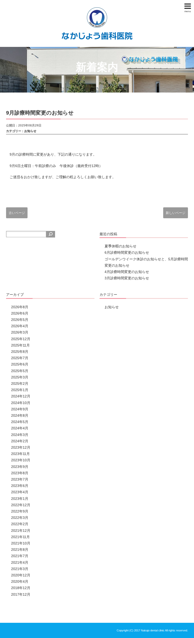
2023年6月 (19, 486)
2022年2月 (19, 524)
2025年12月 (20, 339)
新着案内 (97, 67)
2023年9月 (19, 467)
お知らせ (30, 131)
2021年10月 (20, 543)
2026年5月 (19, 320)
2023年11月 (20, 454)
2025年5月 (19, 371)
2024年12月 (20, 396)
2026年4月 (19, 326)
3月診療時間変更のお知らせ (127, 278)
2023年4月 (19, 492)
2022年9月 (19, 511)
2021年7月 (19, 556)
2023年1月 (19, 499)
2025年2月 (19, 383)
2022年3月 (19, 518)
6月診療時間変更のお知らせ (127, 252)
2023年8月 (19, 473)
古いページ (17, 213)
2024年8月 (19, 415)
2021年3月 (19, 569)
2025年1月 (19, 390)
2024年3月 (19, 435)
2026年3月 (19, 332)
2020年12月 (20, 575)
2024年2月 (19, 441)
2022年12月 (20, 505)
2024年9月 (19, 409)
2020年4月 (19, 581)
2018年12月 (20, 588)
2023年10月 (20, 460)
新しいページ (175, 213)
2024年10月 (20, 403)
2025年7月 (19, 358)
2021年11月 (20, 537)
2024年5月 (19, 422)
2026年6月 (19, 313)
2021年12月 (20, 530)
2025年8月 (19, 352)
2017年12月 (20, 594)
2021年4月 (19, 562)
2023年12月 (20, 447)
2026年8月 (19, 307)
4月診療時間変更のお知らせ (127, 272)
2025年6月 (19, 364)
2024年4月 (19, 428)
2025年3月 (19, 377)
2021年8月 (19, 550)
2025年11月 (20, 345)
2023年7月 (19, 479)
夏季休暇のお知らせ (120, 246)
